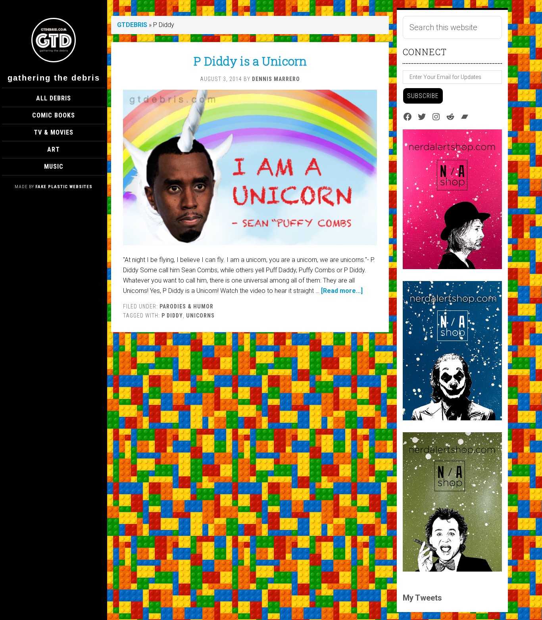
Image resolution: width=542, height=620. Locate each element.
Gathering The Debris (54, 77)
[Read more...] (342, 291)
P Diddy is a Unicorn (250, 61)
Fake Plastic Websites (63, 186)
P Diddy (172, 315)
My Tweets (422, 598)
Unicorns (200, 315)
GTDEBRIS (132, 25)
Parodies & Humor (186, 306)
